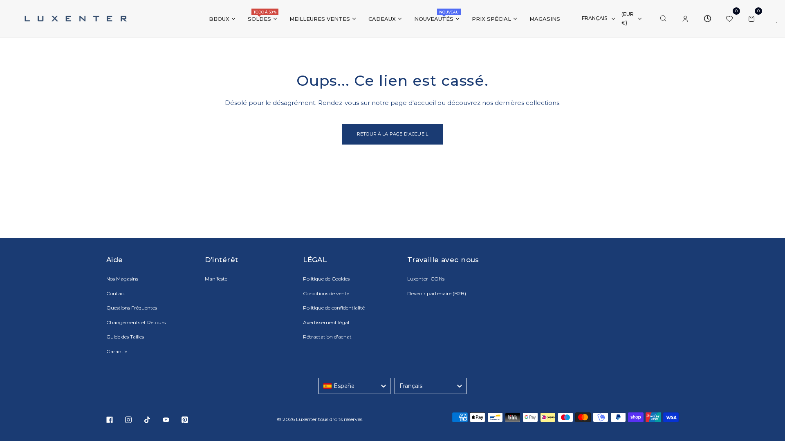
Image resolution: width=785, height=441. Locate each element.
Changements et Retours (136, 322)
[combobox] (354, 386)
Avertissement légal (326, 322)
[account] (685, 19)
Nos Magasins (122, 279)
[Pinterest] (185, 419)
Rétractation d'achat (327, 337)
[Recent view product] (707, 19)
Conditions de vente (326, 293)
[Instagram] (128, 419)
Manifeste (216, 279)
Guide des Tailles (125, 337)
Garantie (116, 351)
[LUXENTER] (76, 18)
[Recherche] (663, 19)
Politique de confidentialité (334, 308)
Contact (116, 293)
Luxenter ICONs (425, 279)
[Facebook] (109, 419)
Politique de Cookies (326, 279)
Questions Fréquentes (131, 308)
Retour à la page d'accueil (392, 134)
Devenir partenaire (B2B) (436, 293)
